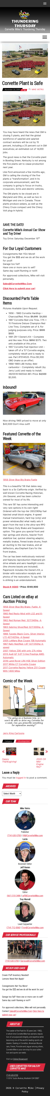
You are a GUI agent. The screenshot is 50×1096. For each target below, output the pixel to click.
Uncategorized (23, 741)
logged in (21, 777)
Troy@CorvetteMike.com (33, 927)
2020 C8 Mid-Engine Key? (41, 763)
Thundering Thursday (25, 23)
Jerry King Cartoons (13, 733)
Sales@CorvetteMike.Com (20, 1011)
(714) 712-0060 (13, 927)
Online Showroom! (20, 1059)
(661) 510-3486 (14, 895)
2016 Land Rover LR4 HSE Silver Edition (24, 660)
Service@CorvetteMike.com (33, 961)
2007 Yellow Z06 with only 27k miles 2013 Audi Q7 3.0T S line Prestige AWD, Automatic (23, 654)
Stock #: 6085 (10, 586)
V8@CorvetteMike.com (33, 835)
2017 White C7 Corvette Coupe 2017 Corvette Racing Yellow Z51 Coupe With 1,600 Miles (24, 667)
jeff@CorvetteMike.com (32, 895)
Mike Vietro (38, 89)
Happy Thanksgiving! (9, 760)
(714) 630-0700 (14, 835)
